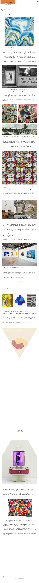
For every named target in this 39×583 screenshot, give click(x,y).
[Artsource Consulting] (8, 2)
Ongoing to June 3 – (7, 269)
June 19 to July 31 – (6, 489)
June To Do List (7, 289)
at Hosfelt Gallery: (19, 189)
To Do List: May (7, 14)
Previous (32, 576)
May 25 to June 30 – (6, 189)
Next (36, 576)
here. (30, 322)
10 (18, 576)
